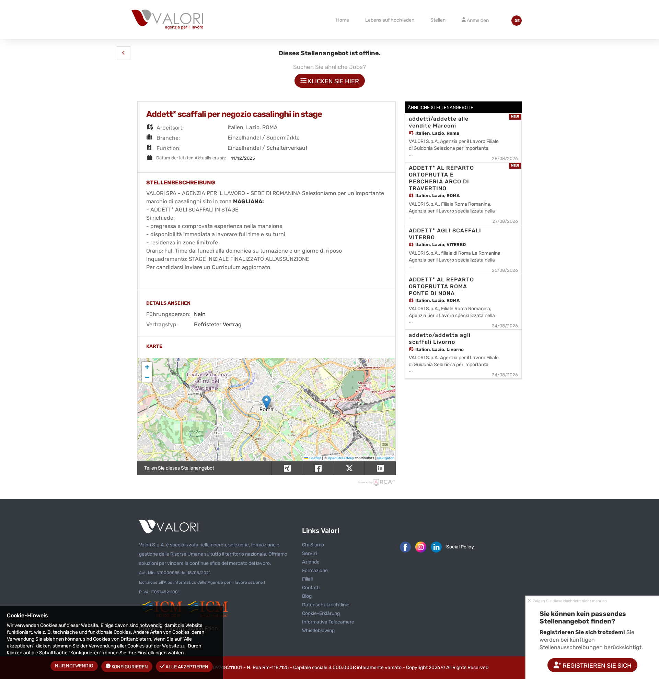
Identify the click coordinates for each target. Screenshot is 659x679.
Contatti (311, 588)
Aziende (311, 562)
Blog (307, 596)
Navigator (385, 458)
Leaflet (314, 458)
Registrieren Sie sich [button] (596, 665)
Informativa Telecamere (328, 622)
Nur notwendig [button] (74, 666)
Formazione (315, 570)
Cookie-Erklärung (321, 613)
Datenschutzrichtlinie (325, 605)
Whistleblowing (318, 630)
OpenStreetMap (341, 458)
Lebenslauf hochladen (389, 20)
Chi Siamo (313, 545)
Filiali (307, 579)
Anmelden (477, 20)
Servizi (309, 553)
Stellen (438, 20)
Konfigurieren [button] (129, 667)
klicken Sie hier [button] (333, 81)
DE (517, 21)
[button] (123, 53)
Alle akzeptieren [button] (186, 667)
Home (342, 20)
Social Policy (460, 547)
